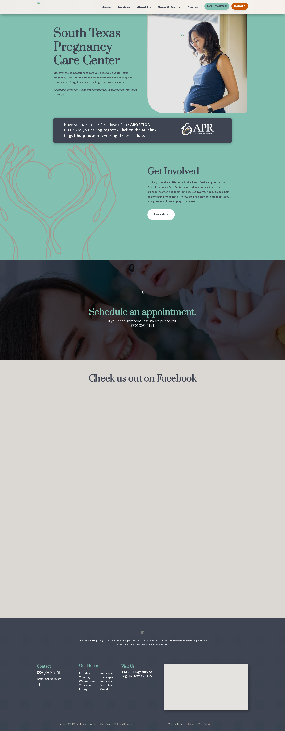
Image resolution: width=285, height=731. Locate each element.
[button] (206, 684)
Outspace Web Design (199, 724)
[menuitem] (106, 6)
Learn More (161, 214)
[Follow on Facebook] (39, 684)
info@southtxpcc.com (49, 679)
